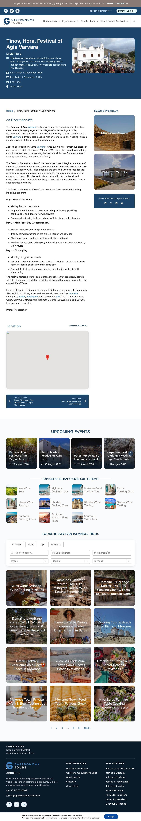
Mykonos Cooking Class (59, 489)
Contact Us (122, 21)
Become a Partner (99, 10)
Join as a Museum (115, 773)
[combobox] (26, 561)
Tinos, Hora (16, 86)
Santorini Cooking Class (27, 517)
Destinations (50, 21)
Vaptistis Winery (114, 172)
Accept (111, 816)
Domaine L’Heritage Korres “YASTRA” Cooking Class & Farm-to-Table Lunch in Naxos (114, 588)
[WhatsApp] (122, 203)
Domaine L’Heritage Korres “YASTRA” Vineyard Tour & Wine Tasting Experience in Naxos (70, 588)
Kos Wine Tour (24, 489)
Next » (87, 728)
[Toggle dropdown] (59, 21)
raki (58, 296)
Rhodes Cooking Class (59, 503)
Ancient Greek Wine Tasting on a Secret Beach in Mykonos (70, 665)
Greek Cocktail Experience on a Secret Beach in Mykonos (27, 665)
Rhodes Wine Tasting (92, 503)
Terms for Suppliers (116, 795)
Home (9, 110)
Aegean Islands (72, 534)
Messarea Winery (114, 133)
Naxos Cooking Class (125, 489)
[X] (111, 203)
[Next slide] (130, 453)
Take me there (77, 325)
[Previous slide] (10, 453)
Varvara (32, 127)
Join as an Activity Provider (120, 768)
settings (95, 818)
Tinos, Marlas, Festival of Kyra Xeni (51, 455)
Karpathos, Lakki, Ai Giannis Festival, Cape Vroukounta (119, 455)
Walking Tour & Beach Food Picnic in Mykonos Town (114, 626)
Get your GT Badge (116, 804)
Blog (92, 21)
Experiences (68, 21)
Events (84, 21)
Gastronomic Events (77, 768)
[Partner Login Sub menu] (134, 11)
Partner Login (125, 10)
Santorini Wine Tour (90, 517)
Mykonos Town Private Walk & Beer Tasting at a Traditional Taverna (26, 703)
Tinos (94, 534)
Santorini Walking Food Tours (59, 517)
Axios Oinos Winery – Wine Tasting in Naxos (27, 588)
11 (73, 728)
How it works (107, 21)
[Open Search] (134, 21)
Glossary (71, 782)
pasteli (21, 296)
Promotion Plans (114, 791)
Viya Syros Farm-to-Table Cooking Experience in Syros (114, 703)
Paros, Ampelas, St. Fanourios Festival (86, 457)
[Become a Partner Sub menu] (111, 11)
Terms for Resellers (116, 799)
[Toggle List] (45, 561)
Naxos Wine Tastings (26, 503)
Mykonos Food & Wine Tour (93, 489)
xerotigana (32, 296)
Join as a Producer (116, 777)
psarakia (73, 293)
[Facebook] (105, 203)
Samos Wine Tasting (124, 503)
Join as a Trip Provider (117, 782)
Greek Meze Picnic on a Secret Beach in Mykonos (114, 665)
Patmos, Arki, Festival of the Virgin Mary (18, 455)
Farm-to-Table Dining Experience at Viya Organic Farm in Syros (70, 626)
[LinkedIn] (116, 203)
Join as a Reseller (115, 786)
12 (79, 728)
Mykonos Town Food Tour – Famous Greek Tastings (70, 703)
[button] (47, 357)
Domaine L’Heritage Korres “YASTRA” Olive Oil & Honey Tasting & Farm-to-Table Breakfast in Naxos (26, 626)
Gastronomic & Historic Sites (81, 773)
